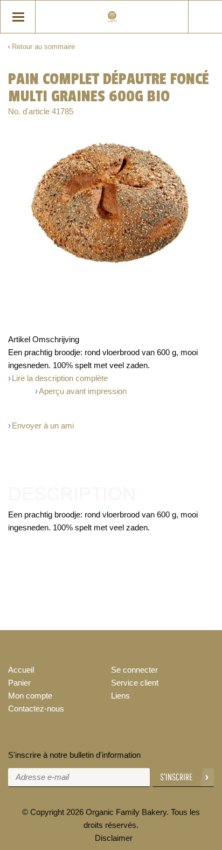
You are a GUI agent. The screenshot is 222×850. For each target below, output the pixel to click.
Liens (120, 695)
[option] (111, 203)
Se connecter (134, 669)
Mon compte (30, 695)
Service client (134, 682)
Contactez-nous (36, 708)
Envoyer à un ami (43, 425)
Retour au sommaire (43, 47)
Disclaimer (114, 837)
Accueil (21, 669)
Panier (19, 682)
